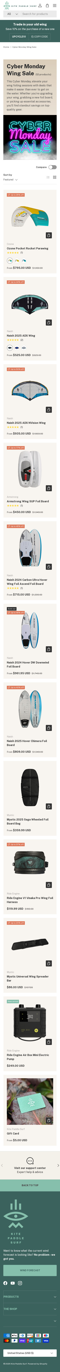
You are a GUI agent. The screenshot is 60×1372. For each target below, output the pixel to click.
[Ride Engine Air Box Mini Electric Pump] (30, 1023)
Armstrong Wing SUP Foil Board (28, 501)
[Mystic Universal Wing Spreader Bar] (30, 944)
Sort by (7, 175)
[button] (47, 5)
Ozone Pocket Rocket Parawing (27, 248)
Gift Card (13, 1133)
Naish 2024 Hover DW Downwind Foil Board (28, 664)
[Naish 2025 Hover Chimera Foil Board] (30, 709)
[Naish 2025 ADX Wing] (30, 303)
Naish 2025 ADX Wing (21, 335)
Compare (41, 167)
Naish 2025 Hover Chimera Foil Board (27, 743)
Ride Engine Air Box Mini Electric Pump (28, 1057)
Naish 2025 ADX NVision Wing (26, 422)
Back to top (30, 1185)
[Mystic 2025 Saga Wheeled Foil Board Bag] (30, 787)
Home (6, 47)
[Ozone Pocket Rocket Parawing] (30, 216)
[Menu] (54, 5)
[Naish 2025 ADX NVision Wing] (30, 391)
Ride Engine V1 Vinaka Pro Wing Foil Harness (30, 900)
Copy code (41, 36)
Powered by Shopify (37, 1364)
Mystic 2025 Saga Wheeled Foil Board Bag (27, 821)
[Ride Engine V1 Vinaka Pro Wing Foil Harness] (30, 866)
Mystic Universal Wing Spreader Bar (28, 978)
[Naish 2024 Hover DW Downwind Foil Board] (30, 630)
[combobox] (30, 14)
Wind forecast (30, 1270)
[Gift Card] (30, 1101)
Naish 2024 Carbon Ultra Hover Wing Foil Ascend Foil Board (27, 581)
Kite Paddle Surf (19, 1364)
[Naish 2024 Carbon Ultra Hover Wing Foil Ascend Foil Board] (30, 548)
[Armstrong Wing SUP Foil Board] (30, 469)
